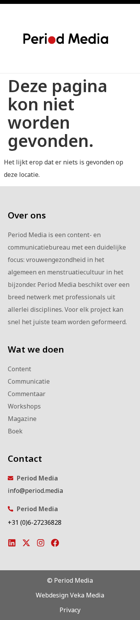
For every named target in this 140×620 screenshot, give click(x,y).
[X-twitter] (26, 543)
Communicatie (29, 381)
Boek (15, 431)
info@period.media (35, 490)
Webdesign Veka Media (70, 595)
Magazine (22, 418)
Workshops (24, 406)
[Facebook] (55, 543)
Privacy (70, 610)
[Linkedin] (12, 543)
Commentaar (27, 393)
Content (19, 369)
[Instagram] (41, 543)
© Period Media (70, 580)
